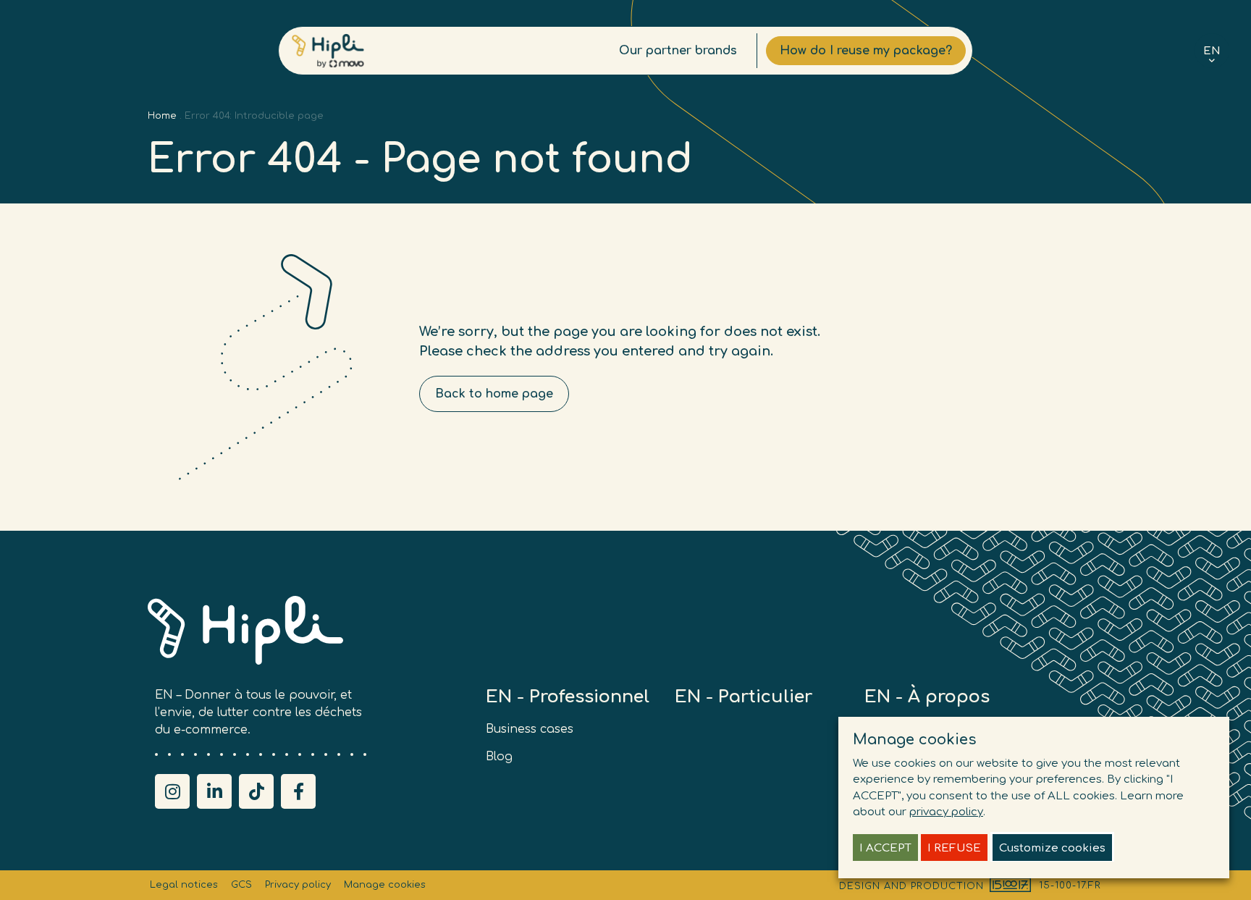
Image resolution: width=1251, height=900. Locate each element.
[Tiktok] (256, 791)
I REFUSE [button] (954, 848)
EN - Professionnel (567, 697)
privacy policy (946, 812)
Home (162, 116)
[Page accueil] (328, 51)
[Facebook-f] (298, 791)
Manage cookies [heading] (915, 739)
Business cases (529, 729)
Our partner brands (678, 50)
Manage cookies (385, 885)
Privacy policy (298, 885)
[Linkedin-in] (214, 791)
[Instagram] (172, 791)
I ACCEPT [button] (885, 848)
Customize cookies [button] (1052, 848)
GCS (241, 885)
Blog (499, 756)
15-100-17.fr (1070, 885)
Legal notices (184, 885)
